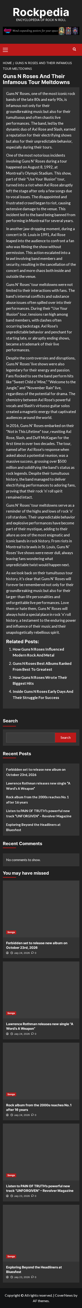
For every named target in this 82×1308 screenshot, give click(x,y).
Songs (11, 932)
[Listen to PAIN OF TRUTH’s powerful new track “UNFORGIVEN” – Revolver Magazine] (41, 1152)
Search (10, 720)
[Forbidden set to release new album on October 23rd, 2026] (41, 909)
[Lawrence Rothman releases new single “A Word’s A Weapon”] (41, 989)
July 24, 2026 (22, 952)
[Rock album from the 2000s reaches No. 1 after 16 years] (41, 1071)
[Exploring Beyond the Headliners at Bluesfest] (41, 1233)
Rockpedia (41, 12)
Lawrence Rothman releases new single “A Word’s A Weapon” (38, 785)
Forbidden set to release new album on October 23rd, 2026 (36, 772)
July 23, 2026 (22, 1196)
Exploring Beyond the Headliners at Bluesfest (33, 827)
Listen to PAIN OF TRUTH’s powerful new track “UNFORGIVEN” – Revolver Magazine (39, 813)
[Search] (74, 49)
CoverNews (64, 1295)
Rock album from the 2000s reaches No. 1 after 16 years (37, 799)
